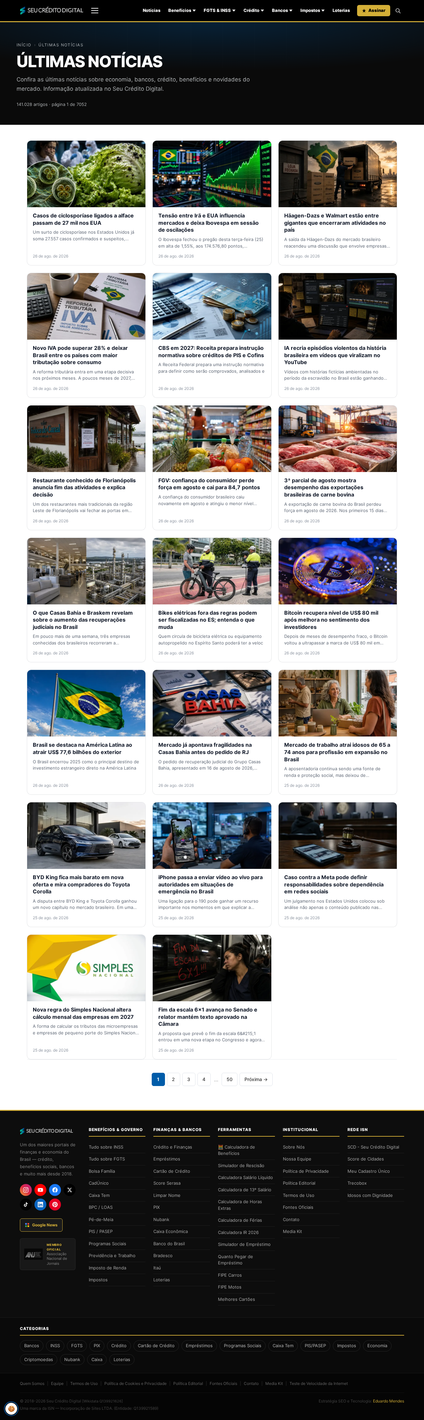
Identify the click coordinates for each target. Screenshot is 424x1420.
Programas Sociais (107, 1243)
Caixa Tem (99, 1195)
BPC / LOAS (101, 1207)
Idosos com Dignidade (370, 1195)
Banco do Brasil (169, 1243)
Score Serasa (167, 1183)
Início (24, 44)
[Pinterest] (55, 1204)
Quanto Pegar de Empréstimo (235, 1260)
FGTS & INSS (217, 10)
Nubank (161, 1219)
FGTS (76, 1345)
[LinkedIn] (40, 1204)
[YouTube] (40, 1190)
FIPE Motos (229, 1287)
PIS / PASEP (101, 1231)
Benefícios (179, 10)
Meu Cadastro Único (368, 1171)
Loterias (341, 10)
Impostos (310, 10)
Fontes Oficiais (298, 1207)
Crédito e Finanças (172, 1147)
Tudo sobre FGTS (107, 1158)
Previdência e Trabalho (112, 1255)
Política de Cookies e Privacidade (135, 1383)
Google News (45, 1224)
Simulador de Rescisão (241, 1165)
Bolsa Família (102, 1171)
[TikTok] (26, 1204)
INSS (55, 1345)
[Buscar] (398, 10)
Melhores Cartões (236, 1299)
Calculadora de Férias (240, 1220)
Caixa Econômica (170, 1231)
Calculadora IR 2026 (238, 1232)
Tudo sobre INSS (106, 1147)
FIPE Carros (230, 1275)
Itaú (157, 1267)
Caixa (96, 1359)
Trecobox (357, 1183)
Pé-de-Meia (101, 1219)
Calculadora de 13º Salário (244, 1189)
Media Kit (292, 1231)
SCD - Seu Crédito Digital (373, 1147)
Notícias (151, 10)
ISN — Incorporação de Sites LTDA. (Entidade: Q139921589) (103, 1408)
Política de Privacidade (306, 1171)
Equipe (57, 1383)
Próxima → (256, 1079)
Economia (377, 1345)
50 (230, 1079)
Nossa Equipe (297, 1158)
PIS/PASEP (315, 1345)
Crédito (251, 10)
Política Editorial (299, 1183)
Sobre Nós (294, 1147)
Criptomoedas (38, 1359)
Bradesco (163, 1255)
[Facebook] (55, 1190)
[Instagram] (26, 1190)
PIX (156, 1207)
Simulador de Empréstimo (244, 1244)
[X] (70, 1190)
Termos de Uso (298, 1195)
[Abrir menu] (94, 10)
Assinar (377, 10)
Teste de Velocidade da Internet (319, 1383)
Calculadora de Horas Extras (240, 1205)
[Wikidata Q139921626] (102, 1401)
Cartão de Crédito (171, 1171)
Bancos (280, 10)
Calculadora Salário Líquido (245, 1177)
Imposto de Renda (107, 1267)
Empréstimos (166, 1158)
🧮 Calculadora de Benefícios (236, 1150)
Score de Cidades (365, 1158)
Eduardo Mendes (388, 1400)
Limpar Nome (167, 1195)
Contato (291, 1219)
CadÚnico (99, 1183)
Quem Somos (32, 1383)
